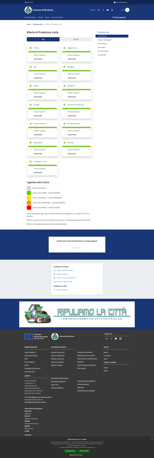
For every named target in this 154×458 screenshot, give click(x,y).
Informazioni (101, 47)
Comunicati (107, 355)
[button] (77, 455)
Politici (27, 365)
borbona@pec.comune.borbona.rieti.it (39, 397)
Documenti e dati (30, 371)
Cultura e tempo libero (58, 355)
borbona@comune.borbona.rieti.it (35, 402)
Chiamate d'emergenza (104, 40)
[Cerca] (127, 10)
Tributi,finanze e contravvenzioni (87, 358)
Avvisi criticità (102, 44)
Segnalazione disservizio (58, 381)
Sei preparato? (102, 55)
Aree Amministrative (31, 355)
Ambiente (80, 362)
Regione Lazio (29, 2)
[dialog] (77, 447)
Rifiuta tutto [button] (84, 451)
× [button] (152, 438)
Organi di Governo (30, 352)
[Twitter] (102, 10)
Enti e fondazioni (30, 362)
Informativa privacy (83, 384)
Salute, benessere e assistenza (86, 365)
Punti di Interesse (103, 51)
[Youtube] (107, 10)
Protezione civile (38, 24)
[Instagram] (111, 10)
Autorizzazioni (81, 368)
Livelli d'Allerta (102, 36)
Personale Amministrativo (32, 368)
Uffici (26, 359)
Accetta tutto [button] (70, 451)
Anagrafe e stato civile (58, 352)
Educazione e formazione (84, 352)
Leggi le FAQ (54, 384)
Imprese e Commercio (57, 359)
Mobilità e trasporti (57, 365)
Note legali (80, 387)
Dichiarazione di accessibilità (86, 390)
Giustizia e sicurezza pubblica (86, 355)
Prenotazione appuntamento (59, 378)
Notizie (106, 352)
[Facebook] (98, 10)
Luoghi (106, 367)
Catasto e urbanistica (57, 362)
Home (28, 24)
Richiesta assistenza (57, 388)
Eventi (106, 371)
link (94, 447)
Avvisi (105, 359)
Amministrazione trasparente (86, 381)
